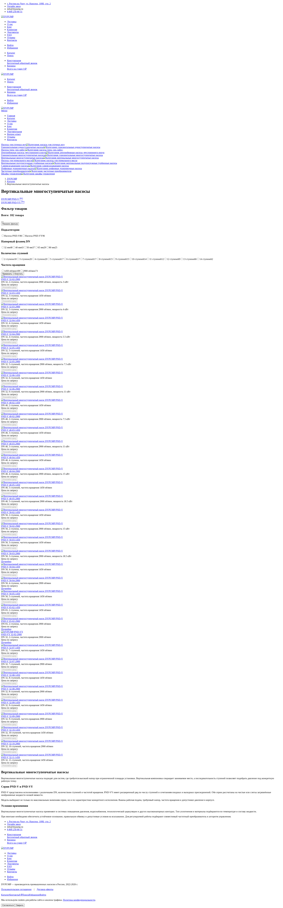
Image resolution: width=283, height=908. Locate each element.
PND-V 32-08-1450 (10, 675)
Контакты (12, 40)
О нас (10, 24)
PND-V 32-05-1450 (10, 348)
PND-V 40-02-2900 (10, 416)
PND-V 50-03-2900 (10, 553)
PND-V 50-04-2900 (10, 580)
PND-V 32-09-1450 (10, 702)
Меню (4, 110)
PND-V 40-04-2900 (10, 471)
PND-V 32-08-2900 (10, 689)
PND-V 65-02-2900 (10, 621)
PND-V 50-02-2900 (10, 526)
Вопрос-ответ (14, 134)
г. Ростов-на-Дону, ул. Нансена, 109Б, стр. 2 (29, 3)
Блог (9, 27)
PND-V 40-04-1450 (10, 457)
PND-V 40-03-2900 (10, 444)
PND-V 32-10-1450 (10, 730)
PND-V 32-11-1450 (10, 757)
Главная (11, 115)
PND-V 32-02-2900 (10, 279)
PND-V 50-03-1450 (10, 540)
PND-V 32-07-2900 (10, 661)
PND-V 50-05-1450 (10, 594)
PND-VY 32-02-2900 (11, 634)
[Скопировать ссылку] (2, 221)
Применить (7, 274)
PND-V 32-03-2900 (10, 306)
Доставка (11, 21)
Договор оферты (45, 889)
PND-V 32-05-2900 (10, 361)
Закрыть (19, 905)
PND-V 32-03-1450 (10, 293)
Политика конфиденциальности (79, 900)
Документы (13, 32)
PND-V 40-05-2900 (10, 498)
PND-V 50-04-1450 (10, 567)
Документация (14, 131)
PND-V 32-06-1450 (10, 375)
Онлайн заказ (14, 6)
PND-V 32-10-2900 (10, 743)
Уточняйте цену (9, 287)
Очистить (18, 274)
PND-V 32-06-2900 (10, 389)
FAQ (9, 35)
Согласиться (8, 905)
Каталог (11, 118)
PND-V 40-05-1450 (10, 485)
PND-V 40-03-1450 (10, 430)
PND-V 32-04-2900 (10, 334)
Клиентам (12, 29)
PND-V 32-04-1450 (10, 320)
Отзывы (11, 37)
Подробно (6, 561)
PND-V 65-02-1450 (10, 607)
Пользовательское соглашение (16, 889)
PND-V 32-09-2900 (10, 716)
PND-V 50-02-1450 (10, 512)
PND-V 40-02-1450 (10, 402)
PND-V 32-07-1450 (10, 647)
